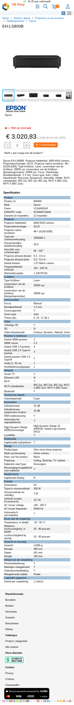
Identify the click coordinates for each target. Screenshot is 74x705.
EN (69, 13)
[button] (68, 35)
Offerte (9, 629)
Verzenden (11, 611)
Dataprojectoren (15, 21)
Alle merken (11, 647)
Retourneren (12, 623)
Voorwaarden (12, 685)
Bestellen (10, 599)
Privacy (9, 673)
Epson (32, 21)
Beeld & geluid (22, 18)
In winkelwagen (47, 144)
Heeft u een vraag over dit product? (23, 153)
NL (63, 13)
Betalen (9, 605)
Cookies (9, 679)
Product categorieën (16, 641)
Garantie (10, 617)
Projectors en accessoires (49, 18)
